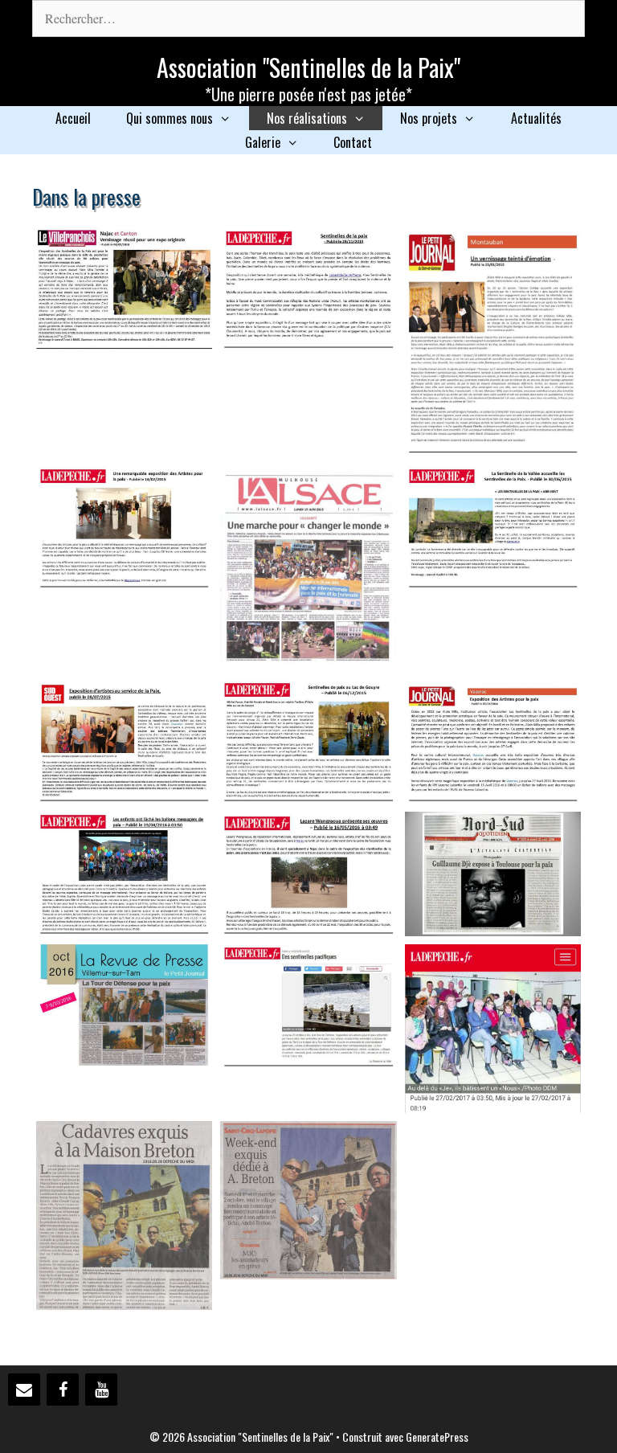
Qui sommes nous (169, 118)
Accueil (73, 118)
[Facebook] (63, 1389)
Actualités (536, 118)
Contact (352, 142)
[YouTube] (101, 1389)
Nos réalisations (307, 118)
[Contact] (24, 1389)
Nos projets (428, 118)
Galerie (262, 142)
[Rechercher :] (308, 18)
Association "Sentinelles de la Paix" (308, 67)
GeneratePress (437, 1436)
